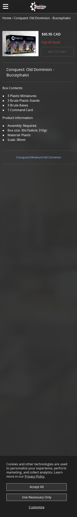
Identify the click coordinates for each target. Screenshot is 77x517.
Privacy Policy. (35, 476)
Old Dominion (52, 157)
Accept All (37, 487)
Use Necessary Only (36, 497)
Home (6, 18)
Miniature (36, 157)
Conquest (23, 157)
